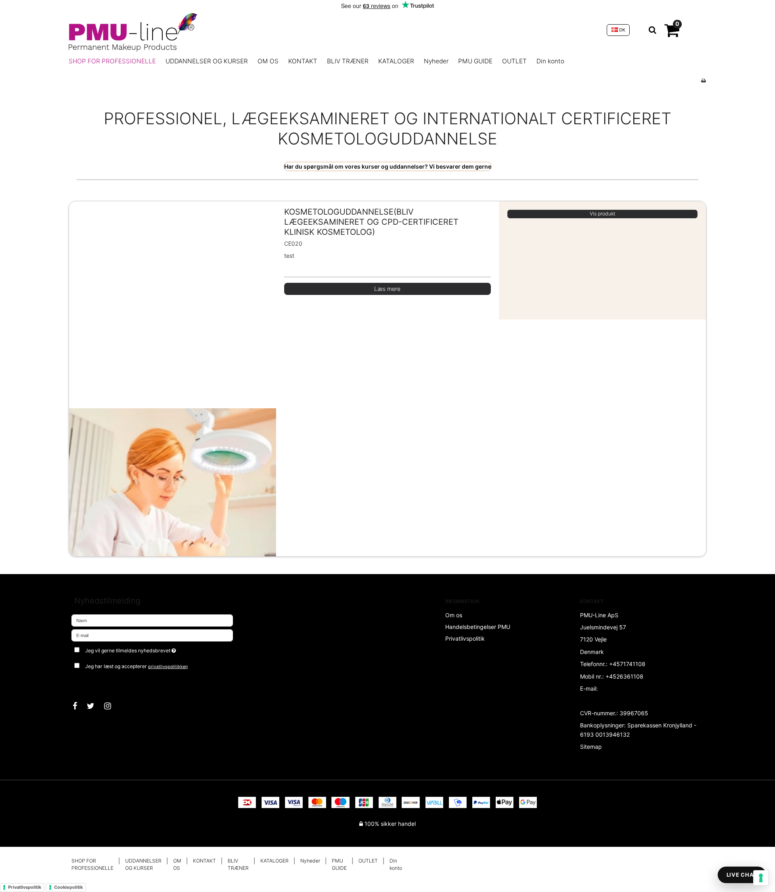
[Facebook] (79, 706)
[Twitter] (95, 706)
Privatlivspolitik (24, 887)
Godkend (92, 682)
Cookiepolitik (68, 887)
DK (621, 29)
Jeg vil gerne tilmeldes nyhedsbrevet (160, 649)
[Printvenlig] (703, 80)
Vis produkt (602, 214)
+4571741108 (627, 663)
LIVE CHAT (742, 874)
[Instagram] (111, 706)
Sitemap (591, 746)
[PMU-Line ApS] (334, 30)
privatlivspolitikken (168, 666)
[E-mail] (152, 634)
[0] (671, 33)
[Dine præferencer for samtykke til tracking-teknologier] (761, 878)
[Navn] (152, 619)
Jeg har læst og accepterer (136, 666)
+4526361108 (624, 676)
